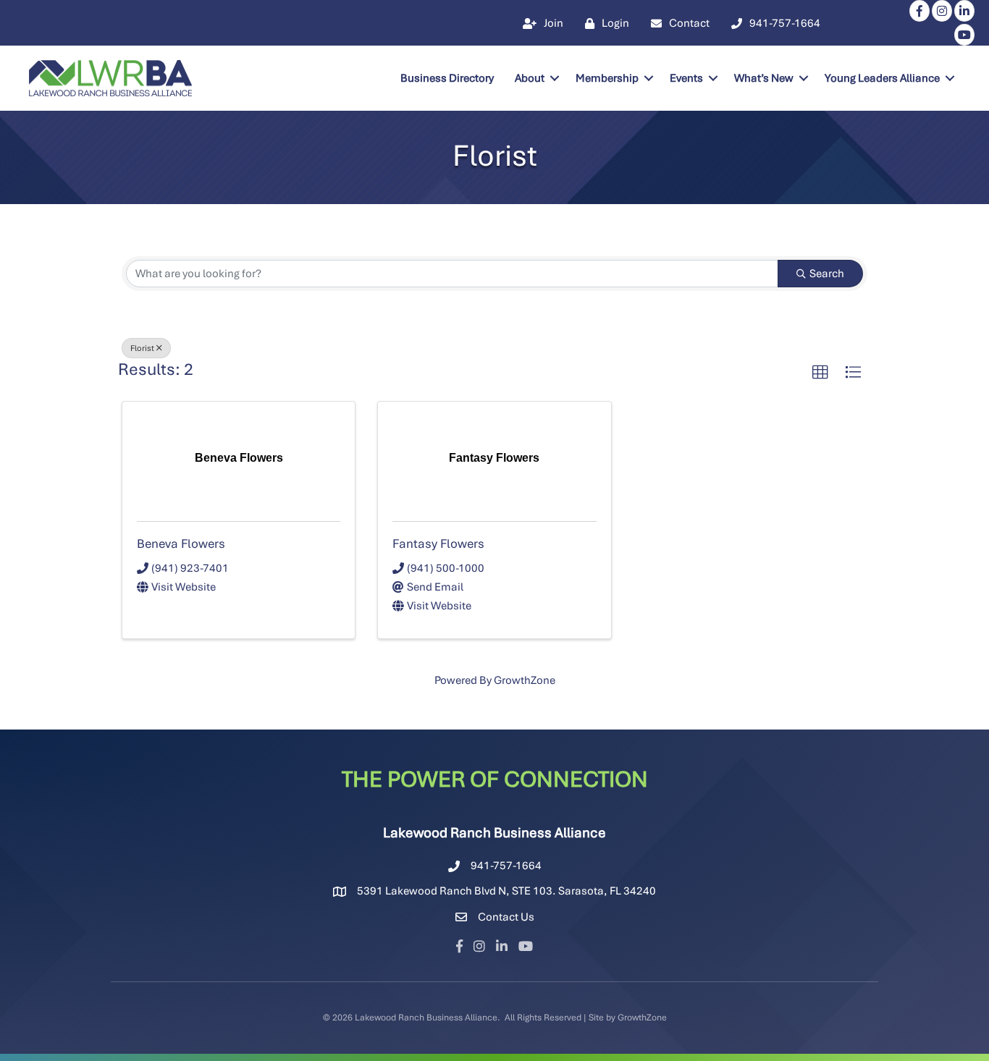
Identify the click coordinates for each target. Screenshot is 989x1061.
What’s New (764, 78)
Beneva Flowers (181, 543)
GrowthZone (524, 680)
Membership (607, 78)
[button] (820, 372)
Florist (142, 348)
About (529, 78)
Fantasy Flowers (438, 543)
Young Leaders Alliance (882, 78)
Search (826, 273)
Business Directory (447, 78)
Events (686, 78)
